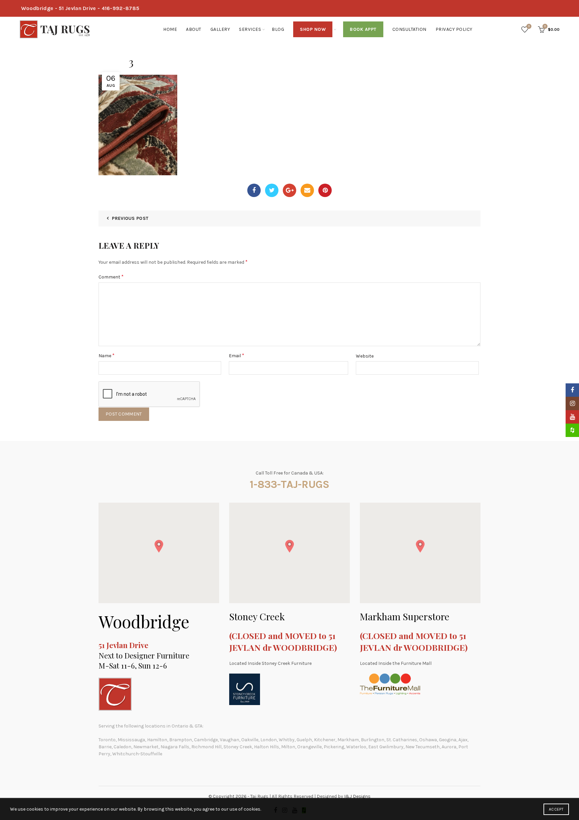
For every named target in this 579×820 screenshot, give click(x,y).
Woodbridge (144, 621)
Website (365, 356)
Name (107, 355)
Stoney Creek (257, 616)
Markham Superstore (404, 616)
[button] (159, 546)
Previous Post (130, 218)
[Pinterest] (325, 190)
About (193, 29)
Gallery (220, 29)
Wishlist (529, 26)
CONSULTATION (409, 29)
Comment (111, 276)
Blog (278, 29)
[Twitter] (271, 190)
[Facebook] (254, 190)
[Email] (307, 190)
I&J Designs (357, 796)
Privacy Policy (454, 29)
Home (170, 29)
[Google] (289, 190)
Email (236, 355)
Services (250, 29)
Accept (556, 809)
